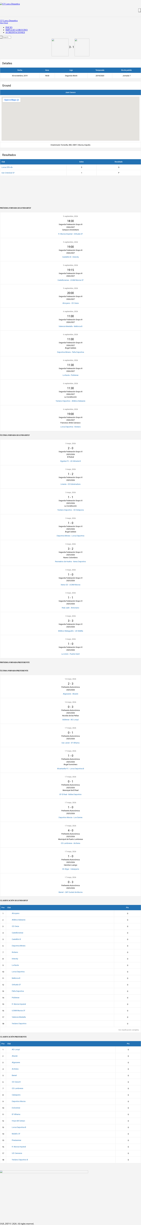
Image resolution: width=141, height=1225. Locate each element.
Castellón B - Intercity (70, 257)
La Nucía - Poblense (70, 375)
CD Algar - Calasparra (70, 869)
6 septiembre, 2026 (70, 311)
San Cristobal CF (8, 173)
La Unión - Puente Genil (70, 654)
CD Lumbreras (17, 1088)
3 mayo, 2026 (70, 443)
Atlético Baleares (18, 920)
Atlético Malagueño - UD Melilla (70, 631)
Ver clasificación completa (128, 1030)
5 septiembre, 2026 (70, 216)
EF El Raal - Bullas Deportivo (70, 794)
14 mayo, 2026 (70, 679)
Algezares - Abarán (70, 694)
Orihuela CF (16, 985)
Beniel (14, 1075)
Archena (15, 1069)
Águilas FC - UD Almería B (70, 461)
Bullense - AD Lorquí (71, 720)
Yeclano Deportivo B (20, 1160)
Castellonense (17, 933)
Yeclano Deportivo (19, 1023)
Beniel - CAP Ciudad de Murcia (70, 892)
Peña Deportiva (18, 991)
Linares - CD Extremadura (70, 484)
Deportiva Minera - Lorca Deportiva (70, 536)
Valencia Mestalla (19, 1017)
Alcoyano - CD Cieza (71, 303)
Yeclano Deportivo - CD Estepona (70, 510)
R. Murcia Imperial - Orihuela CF (70, 234)
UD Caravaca (17, 1153)
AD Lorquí (16, 1049)
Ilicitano (15, 952)
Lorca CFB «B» (7, 167)
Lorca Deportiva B (19, 1127)
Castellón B (16, 939)
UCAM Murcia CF (18, 1011)
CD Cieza (15, 926)
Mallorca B (16, 978)
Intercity (15, 959)
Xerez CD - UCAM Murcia (70, 585)
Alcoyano (15, 913)
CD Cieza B (16, 1082)
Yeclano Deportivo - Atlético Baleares (70, 401)
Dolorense (16, 1108)
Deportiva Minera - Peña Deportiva (70, 352)
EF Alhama (16, 1114)
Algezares (16, 1062)
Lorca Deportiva (18, 972)
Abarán (15, 1056)
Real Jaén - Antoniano (70, 608)
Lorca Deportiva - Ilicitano (70, 427)
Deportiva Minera (18, 946)
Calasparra (16, 1095)
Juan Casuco (70, 92)
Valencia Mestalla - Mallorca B (70, 326)
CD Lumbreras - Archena (70, 843)
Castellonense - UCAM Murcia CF (71, 280)
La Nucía (15, 965)
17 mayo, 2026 (70, 728)
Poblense (15, 998)
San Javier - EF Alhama (70, 743)
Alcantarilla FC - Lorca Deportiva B (70, 769)
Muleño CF (16, 1134)
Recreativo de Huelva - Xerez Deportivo (70, 561)
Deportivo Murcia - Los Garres (70, 817)
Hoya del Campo (18, 1121)
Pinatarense (16, 1140)
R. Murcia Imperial (19, 1004)
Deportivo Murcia (18, 1101)
